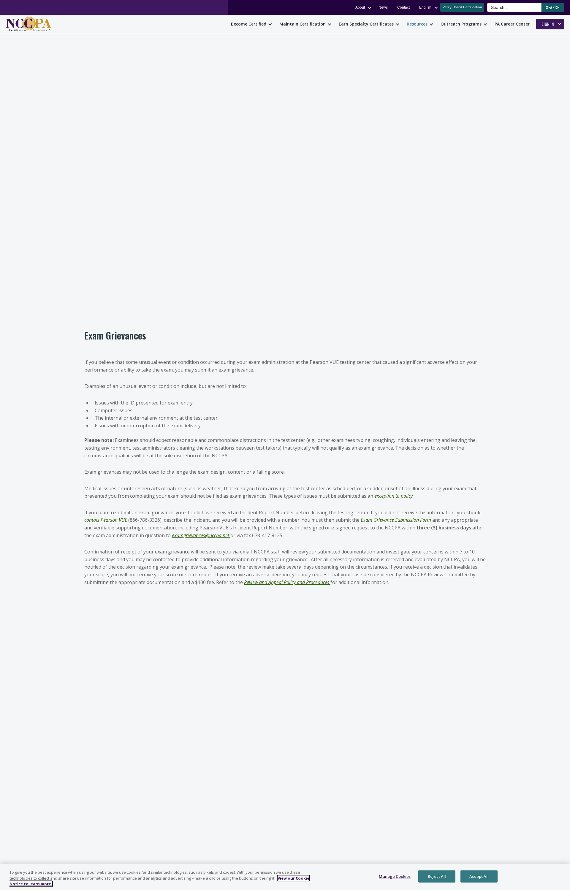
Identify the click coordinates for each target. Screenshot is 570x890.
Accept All (479, 876)
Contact (403, 7)
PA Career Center (512, 24)
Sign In (548, 24)
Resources (417, 24)
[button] (553, 7)
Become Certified (248, 24)
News (383, 7)
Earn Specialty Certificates (366, 24)
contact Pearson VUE (105, 520)
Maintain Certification (302, 24)
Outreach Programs (461, 24)
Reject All (437, 876)
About (360, 7)
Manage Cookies (395, 876)
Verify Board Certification (462, 7)
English (425, 7)
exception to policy (393, 496)
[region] (285, 877)
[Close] (560, 876)
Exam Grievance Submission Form (396, 520)
